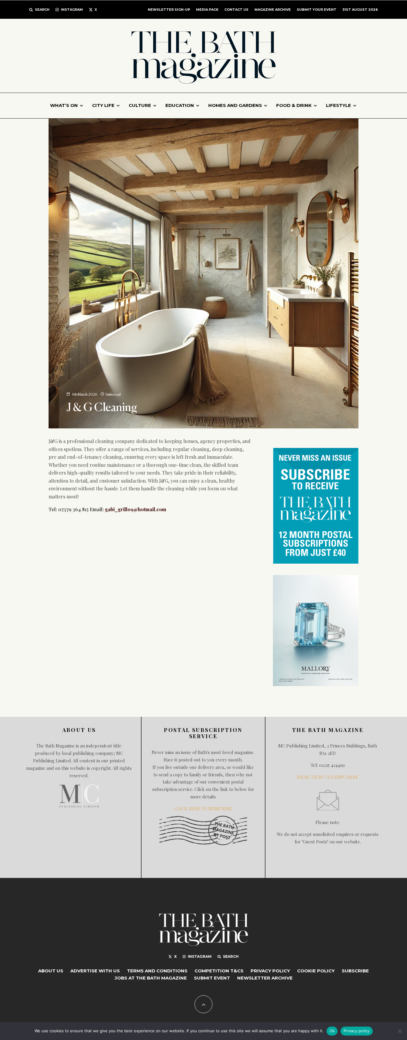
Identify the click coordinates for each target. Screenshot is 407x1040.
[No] (400, 1031)
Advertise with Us (95, 971)
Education (179, 105)
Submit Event (212, 978)
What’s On (64, 105)
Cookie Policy (316, 971)
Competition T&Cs (219, 971)
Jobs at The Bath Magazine (151, 978)
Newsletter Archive (265, 978)
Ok (332, 1030)
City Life (103, 105)
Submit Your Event (316, 9)
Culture (140, 105)
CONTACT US (236, 9)
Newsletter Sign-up (169, 9)
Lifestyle (338, 105)
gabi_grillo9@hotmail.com (135, 509)
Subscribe (355, 971)
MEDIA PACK (207, 9)
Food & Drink (294, 105)
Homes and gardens (235, 105)
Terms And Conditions (157, 971)
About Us (50, 971)
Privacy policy (357, 1030)
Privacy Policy (270, 971)
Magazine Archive (272, 9)
